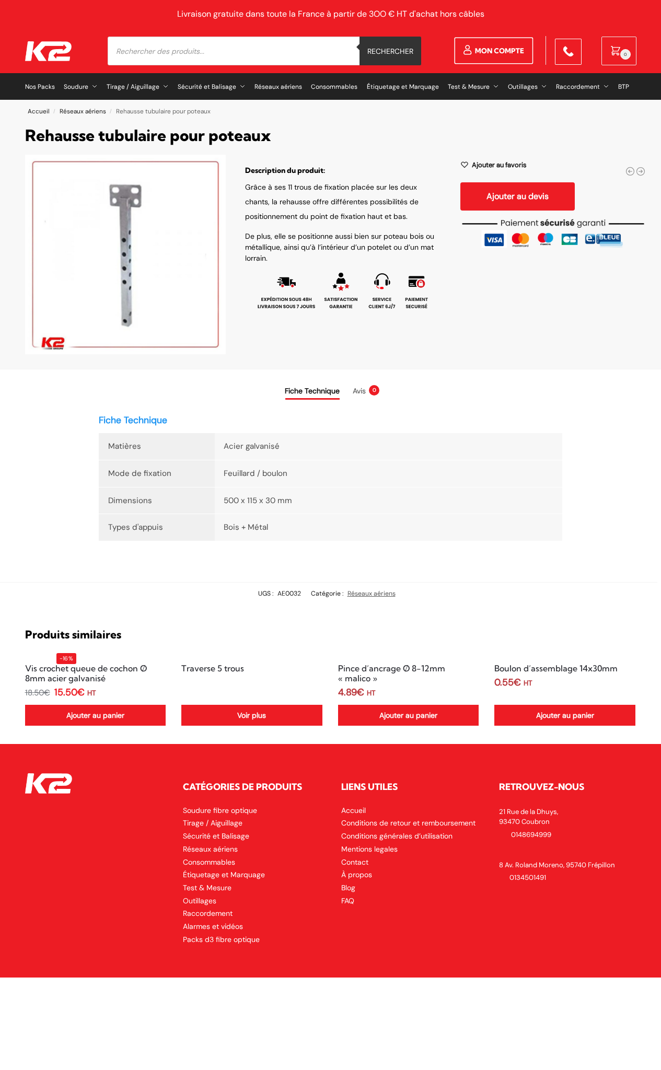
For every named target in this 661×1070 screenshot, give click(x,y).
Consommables (209, 862)
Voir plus (251, 715)
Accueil (39, 111)
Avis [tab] (364, 391)
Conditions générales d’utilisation (397, 836)
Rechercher (390, 51)
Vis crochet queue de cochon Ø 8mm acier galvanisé (86, 673)
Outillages (199, 900)
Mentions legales (369, 849)
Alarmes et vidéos (213, 926)
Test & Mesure (207, 887)
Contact (354, 862)
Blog (348, 887)
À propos (356, 874)
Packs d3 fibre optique (221, 939)
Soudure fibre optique (220, 810)
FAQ (347, 900)
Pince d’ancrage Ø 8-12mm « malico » (391, 673)
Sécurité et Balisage (216, 836)
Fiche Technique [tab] (312, 391)
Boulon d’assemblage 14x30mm (556, 668)
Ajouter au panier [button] (95, 715)
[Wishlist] (150, 671)
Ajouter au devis (517, 196)
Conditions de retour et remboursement (408, 823)
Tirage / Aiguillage (212, 823)
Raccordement (208, 913)
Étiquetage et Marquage (224, 874)
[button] (618, 51)
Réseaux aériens (83, 111)
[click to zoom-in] (125, 254)
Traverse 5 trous (212, 668)
